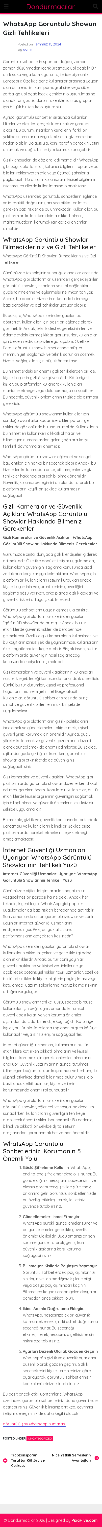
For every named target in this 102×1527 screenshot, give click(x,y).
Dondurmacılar (50, 6)
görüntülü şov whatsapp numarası (34, 1423)
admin (28, 49)
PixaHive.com (85, 1520)
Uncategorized (40, 1438)
